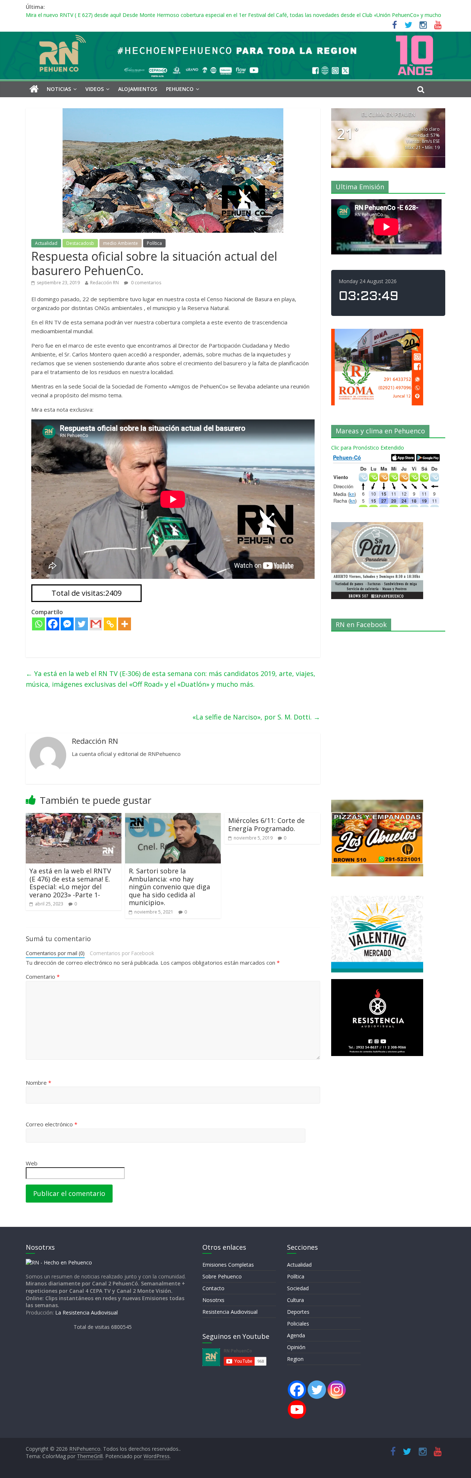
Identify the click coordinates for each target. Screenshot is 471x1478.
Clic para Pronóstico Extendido (367, 447)
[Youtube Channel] (297, 1409)
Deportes (298, 1311)
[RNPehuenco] (235, 36)
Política (154, 243)
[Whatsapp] (38, 623)
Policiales (298, 1323)
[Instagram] (336, 1389)
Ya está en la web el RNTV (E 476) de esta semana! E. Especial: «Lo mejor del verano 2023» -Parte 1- (70, 882)
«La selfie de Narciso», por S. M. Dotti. (256, 716)
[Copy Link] (110, 623)
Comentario (43, 976)
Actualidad (46, 243)
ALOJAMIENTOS (137, 88)
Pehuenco (180, 88)
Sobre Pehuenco (222, 1276)
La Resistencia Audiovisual (86, 1312)
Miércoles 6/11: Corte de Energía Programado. (266, 824)
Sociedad (298, 1288)
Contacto (213, 1288)
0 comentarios (145, 282)
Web (32, 1163)
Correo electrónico (51, 1124)
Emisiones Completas (228, 1264)
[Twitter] (81, 623)
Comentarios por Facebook (122, 953)
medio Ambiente (120, 243)
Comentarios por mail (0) (55, 953)
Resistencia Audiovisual (230, 1311)
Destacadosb (80, 243)
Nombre (38, 1082)
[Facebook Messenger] (67, 623)
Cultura (295, 1299)
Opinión (296, 1347)
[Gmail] (95, 623)
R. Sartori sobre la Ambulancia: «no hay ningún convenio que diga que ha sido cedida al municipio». (169, 886)
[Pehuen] (59, 1262)
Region (295, 1358)
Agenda (296, 1335)
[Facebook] (52, 623)
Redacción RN (104, 282)
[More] (124, 623)
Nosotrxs (213, 1299)
